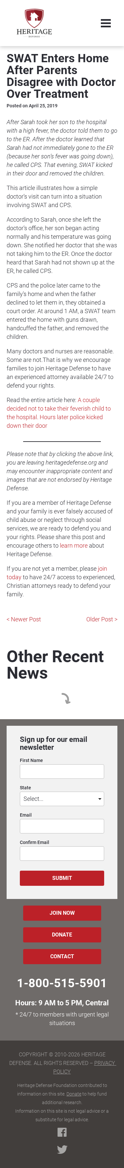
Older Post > (101, 619)
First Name (31, 760)
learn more (74, 545)
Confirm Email (34, 842)
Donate (73, 1094)
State (25, 787)
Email (26, 815)
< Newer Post (24, 619)
